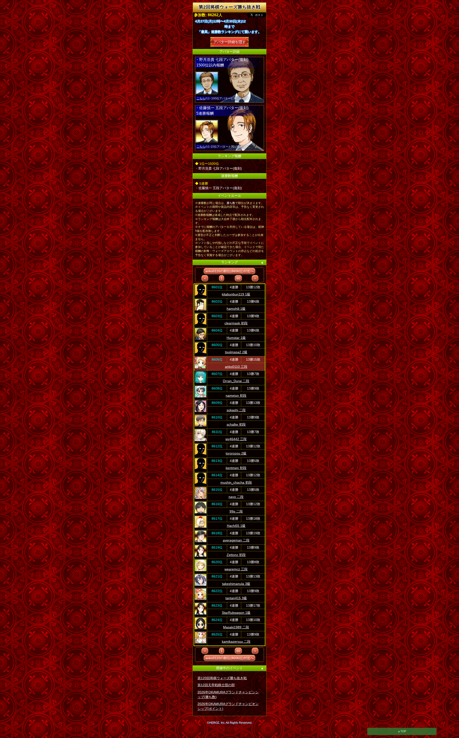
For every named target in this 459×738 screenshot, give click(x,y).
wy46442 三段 (236, 439)
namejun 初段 (236, 395)
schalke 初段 (236, 424)
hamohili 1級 (236, 308)
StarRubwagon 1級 (236, 613)
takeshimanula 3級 (236, 584)
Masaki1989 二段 (236, 627)
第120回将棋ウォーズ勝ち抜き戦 (222, 678)
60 (238, 278)
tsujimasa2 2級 (236, 352)
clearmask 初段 (236, 323)
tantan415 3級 (236, 598)
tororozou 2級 (236, 453)
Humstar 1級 (236, 338)
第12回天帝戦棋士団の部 (216, 685)
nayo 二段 (236, 497)
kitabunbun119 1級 (236, 294)
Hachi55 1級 (236, 526)
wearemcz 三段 (236, 569)
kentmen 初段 (236, 468)
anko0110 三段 (236, 367)
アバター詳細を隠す (229, 41)
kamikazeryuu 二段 (236, 641)
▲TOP (402, 731)
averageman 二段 (236, 540)
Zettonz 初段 (236, 555)
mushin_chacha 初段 (236, 482)
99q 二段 (236, 511)
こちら (201, 98)
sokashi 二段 (236, 410)
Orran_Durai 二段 (236, 381)
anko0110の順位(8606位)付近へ (229, 271)
